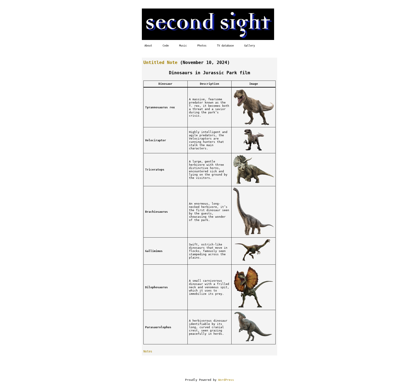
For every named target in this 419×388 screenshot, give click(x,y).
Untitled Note (160, 62)
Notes (147, 351)
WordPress (226, 379)
